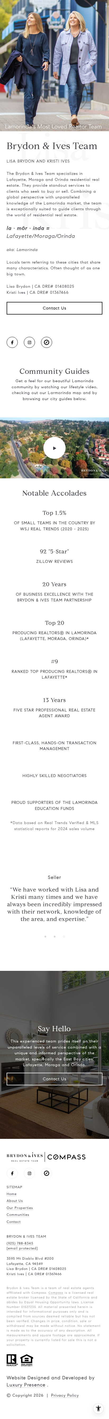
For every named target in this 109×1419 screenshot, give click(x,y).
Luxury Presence (26, 1385)
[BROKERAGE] (46, 342)
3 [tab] (64, 936)
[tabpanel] (54, 899)
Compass (55, 1293)
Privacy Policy (65, 1395)
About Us (15, 1201)
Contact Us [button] (54, 308)
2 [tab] (54, 936)
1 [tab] (45, 936)
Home (12, 1194)
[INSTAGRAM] (29, 342)
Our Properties (20, 1208)
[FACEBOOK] (12, 342)
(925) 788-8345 (20, 1243)
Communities (18, 1215)
